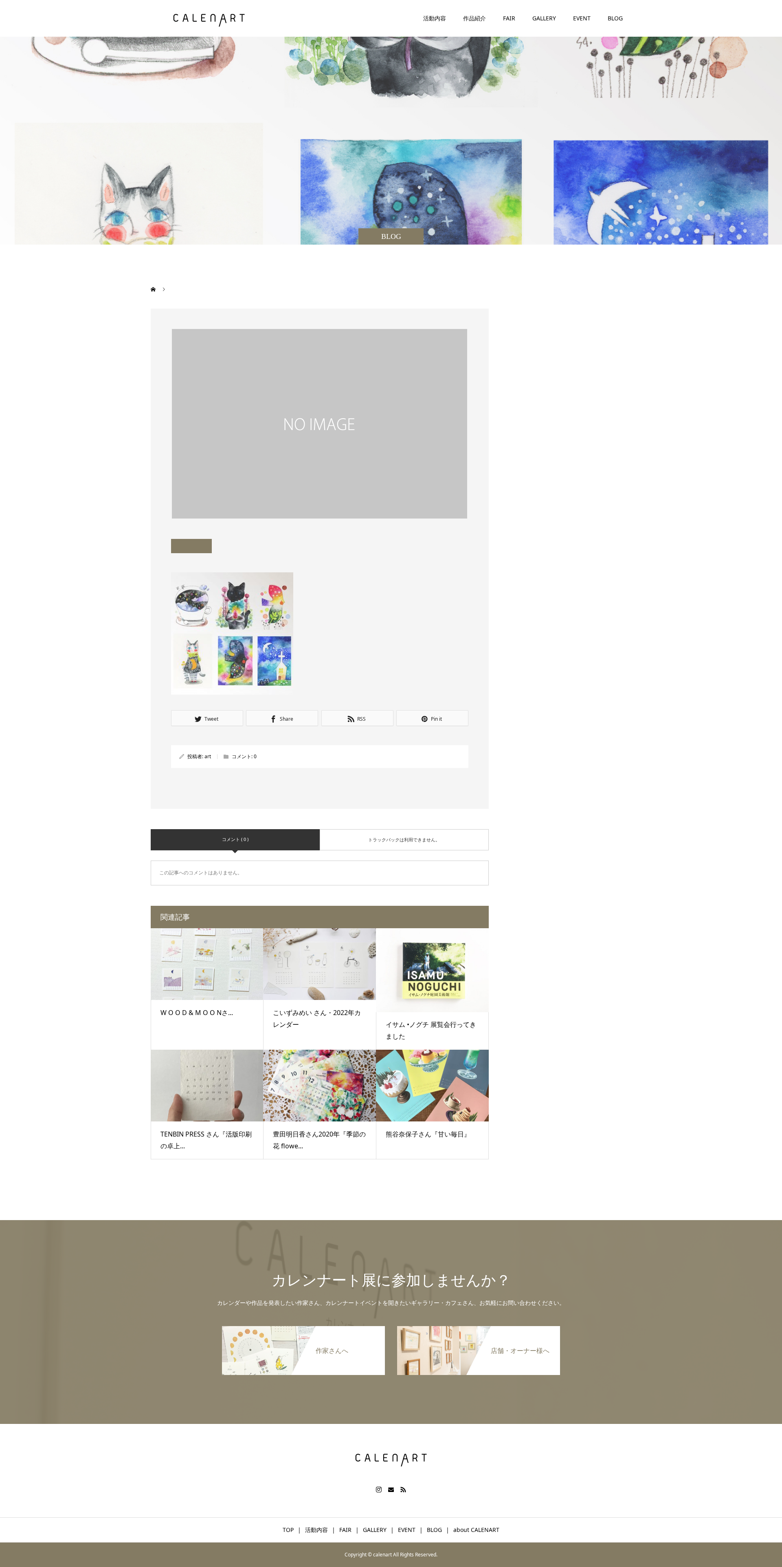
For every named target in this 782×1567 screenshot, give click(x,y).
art (207, 756)
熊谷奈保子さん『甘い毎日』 (428, 1134)
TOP (288, 1530)
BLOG (615, 18)
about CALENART (476, 1530)
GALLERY (544, 18)
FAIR (509, 18)
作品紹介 (474, 18)
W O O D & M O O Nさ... (196, 1012)
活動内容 (434, 18)
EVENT (582, 18)
